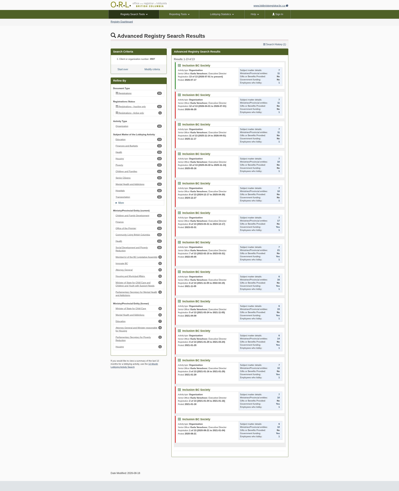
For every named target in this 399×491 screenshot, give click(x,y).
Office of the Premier (138, 228)
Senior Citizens (138, 178)
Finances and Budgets (138, 146)
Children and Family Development (138, 215)
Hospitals (138, 190)
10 (278, 161)
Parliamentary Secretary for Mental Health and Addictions (138, 294)
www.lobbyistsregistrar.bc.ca (270, 5)
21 (278, 250)
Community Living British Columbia (138, 234)
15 (278, 309)
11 (278, 73)
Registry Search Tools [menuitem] (132, 14)
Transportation (138, 197)
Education (138, 139)
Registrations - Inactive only (139, 106)
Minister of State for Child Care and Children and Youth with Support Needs (138, 284)
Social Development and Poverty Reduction (138, 249)
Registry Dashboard (122, 21)
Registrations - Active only (139, 113)
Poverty (138, 165)
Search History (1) (275, 44)
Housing (138, 158)
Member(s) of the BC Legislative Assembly (138, 257)
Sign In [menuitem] (279, 14)
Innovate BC (138, 263)
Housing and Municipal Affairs (138, 276)
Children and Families (138, 171)
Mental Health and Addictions (138, 184)
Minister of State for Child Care (138, 308)
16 (278, 279)
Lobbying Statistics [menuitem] (220, 14)
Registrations (139, 93)
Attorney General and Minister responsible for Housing (138, 329)
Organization (138, 126)
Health (138, 152)
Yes (278, 227)
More (121, 203)
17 (278, 220)
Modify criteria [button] (152, 69)
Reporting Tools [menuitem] (178, 14)
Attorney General (138, 270)
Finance (138, 222)
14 (278, 338)
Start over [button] (123, 69)
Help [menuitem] (253, 14)
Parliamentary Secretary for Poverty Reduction (138, 339)
